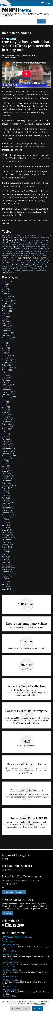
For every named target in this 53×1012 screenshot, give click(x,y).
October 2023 (8, 365)
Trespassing (32, 270)
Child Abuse (33, 240)
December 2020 (9, 449)
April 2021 (6, 439)
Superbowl (23, 267)
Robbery (42, 261)
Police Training (27, 259)
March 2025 (7, 323)
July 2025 (5, 313)
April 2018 (6, 527)
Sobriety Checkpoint (13, 267)
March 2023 (7, 382)
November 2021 (8, 422)
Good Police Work (41, 249)
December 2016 (8, 567)
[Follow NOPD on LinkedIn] (18, 926)
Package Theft (12, 257)
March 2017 (6, 559)
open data (5, 257)
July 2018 (5, 520)
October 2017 (7, 542)
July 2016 (5, 579)
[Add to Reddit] (15, 38)
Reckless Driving (16, 261)
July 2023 (5, 372)
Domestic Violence (40, 244)
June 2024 (6, 345)
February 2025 (8, 326)
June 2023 (6, 375)
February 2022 (8, 414)
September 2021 (9, 427)
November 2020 (9, 451)
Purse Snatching (6, 261)
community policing (30, 243)
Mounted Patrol (18, 255)
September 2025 (9, 308)
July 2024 (5, 343)
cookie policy (40, 1003)
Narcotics (26, 255)
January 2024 (7, 358)
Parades (19, 257)
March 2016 (6, 589)
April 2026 (6, 291)
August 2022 (7, 400)
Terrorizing (29, 267)
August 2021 (7, 429)
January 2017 (7, 564)
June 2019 (6, 493)
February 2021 (7, 444)
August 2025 (7, 311)
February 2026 (8, 296)
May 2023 (6, 377)
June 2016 (6, 582)
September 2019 (9, 486)
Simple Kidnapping (27, 265)
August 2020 (7, 459)
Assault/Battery (13, 237)
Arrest (49, 235)
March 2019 (6, 500)
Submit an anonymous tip (13, 892)
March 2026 (7, 294)
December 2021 (8, 419)
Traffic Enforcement (26, 269)
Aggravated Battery (19, 235)
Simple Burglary (16, 265)
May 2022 (6, 407)
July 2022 (5, 402)
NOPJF (41, 255)
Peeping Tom (33, 257)
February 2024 (8, 355)
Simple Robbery (37, 265)
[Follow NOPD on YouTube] (22, 926)
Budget (42, 237)
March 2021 (6, 441)
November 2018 (8, 510)
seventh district (37, 262)
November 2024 (8, 333)
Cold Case (14, 243)
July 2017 (5, 550)
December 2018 (8, 508)
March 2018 (6, 530)
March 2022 (6, 412)
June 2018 (6, 522)
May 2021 (5, 436)
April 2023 (6, 380)
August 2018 (7, 518)
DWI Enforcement (7, 246)
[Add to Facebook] (11, 38)
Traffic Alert (16, 269)
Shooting (9, 265)
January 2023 (7, 387)
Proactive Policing (37, 259)
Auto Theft (31, 237)
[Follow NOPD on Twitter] (14, 926)
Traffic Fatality (36, 269)
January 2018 (7, 535)
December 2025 (8, 301)
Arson (3, 237)
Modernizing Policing (8, 255)
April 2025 (6, 321)
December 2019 (8, 478)
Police (20, 259)
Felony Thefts (41, 246)
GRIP (3, 251)
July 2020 (5, 461)
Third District (42, 267)
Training (17, 270)
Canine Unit (26, 240)
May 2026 (6, 289)
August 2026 (7, 281)
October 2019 (7, 483)
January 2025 (7, 328)
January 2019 (7, 505)
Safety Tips (9, 263)
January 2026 (7, 299)
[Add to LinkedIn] (13, 38)
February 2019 (7, 503)
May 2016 (6, 584)
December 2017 (8, 537)
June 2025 (6, 316)
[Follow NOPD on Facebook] (10, 926)
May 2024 (6, 348)
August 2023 (7, 370)
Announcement (30, 235)
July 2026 (5, 284)
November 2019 (8, 481)
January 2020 (7, 476)
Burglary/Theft (12, 240)
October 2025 (8, 306)
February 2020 (8, 473)
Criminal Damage (18, 244)
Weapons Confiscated (8, 272)
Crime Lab (10, 244)
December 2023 (8, 360)
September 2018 (9, 515)
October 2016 (7, 572)
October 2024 (8, 336)
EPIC (35, 246)
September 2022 (9, 397)
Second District (18, 263)
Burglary (46, 237)
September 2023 (9, 368)
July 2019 (5, 491)
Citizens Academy (42, 240)
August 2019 (7, 488)
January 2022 (7, 417)
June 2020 (6, 463)
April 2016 (6, 586)
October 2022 (7, 395)
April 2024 (6, 350)
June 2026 (6, 286)
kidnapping (11, 253)
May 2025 (6, 318)
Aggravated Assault (7, 235)
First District (12, 249)
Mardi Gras (24, 253)
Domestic (32, 244)
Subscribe (7, 913)
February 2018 (8, 532)
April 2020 (6, 468)
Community (20, 243)
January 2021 (7, 446)
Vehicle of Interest (41, 270)
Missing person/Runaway (36, 253)
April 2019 (6, 498)
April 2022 (6, 409)
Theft (34, 267)
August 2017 (7, 547)
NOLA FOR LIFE (34, 255)
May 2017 (5, 554)
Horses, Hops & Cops (26, 251)
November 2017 (8, 540)
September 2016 (9, 574)
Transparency (24, 270)
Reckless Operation (27, 261)
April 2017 (6, 557)
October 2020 (8, 454)
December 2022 (8, 390)
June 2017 (6, 552)
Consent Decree (40, 243)
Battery (37, 237)
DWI (47, 244)
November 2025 (8, 304)
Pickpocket (15, 259)
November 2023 (8, 363)
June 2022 (6, 404)
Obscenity (46, 255)
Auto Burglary (24, 237)
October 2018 (7, 513)
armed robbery (41, 235)
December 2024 (8, 331)
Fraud (31, 249)
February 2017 (7, 562)
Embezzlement (30, 246)
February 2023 (8, 385)
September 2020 (9, 456)
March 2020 (7, 471)
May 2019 (6, 495)
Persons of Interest (7, 259)
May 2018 (6, 525)
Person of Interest (42, 257)
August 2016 (7, 577)
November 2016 (8, 569)
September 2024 (9, 338)
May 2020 (6, 466)
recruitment (36, 261)
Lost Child (18, 253)
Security (27, 263)
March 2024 (7, 353)
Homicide (15, 251)
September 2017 (9, 545)
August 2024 (7, 340)
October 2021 (7, 424)
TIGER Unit (5, 269)
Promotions (45, 259)
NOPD (16, 10)
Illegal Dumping (36, 251)
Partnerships (25, 257)
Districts (26, 244)
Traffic (11, 269)
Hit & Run (8, 251)
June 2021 (6, 434)
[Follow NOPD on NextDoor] (5, 925)
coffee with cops (6, 243)
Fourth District (23, 249)
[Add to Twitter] (8, 38)
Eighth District (19, 246)
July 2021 (5, 431)
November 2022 (8, 392)
